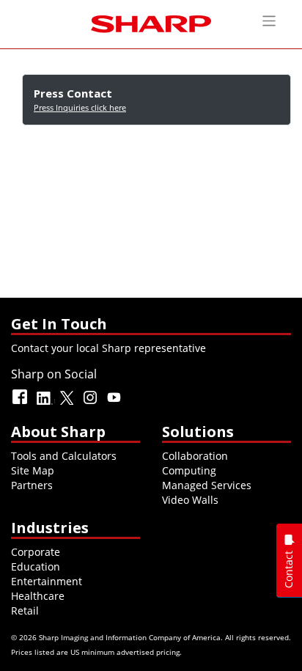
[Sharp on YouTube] (115, 404)
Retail (25, 610)
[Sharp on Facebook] (21, 404)
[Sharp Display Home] (151, 22)
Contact (288, 569)
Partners (32, 485)
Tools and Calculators (64, 456)
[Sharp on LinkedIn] (44, 404)
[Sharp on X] (68, 404)
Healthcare (38, 596)
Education (35, 566)
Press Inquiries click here (80, 107)
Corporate (35, 552)
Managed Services (206, 485)
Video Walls (190, 500)
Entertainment (46, 581)
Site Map (32, 470)
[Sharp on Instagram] (91, 404)
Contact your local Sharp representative (108, 348)
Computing (189, 470)
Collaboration (195, 456)
